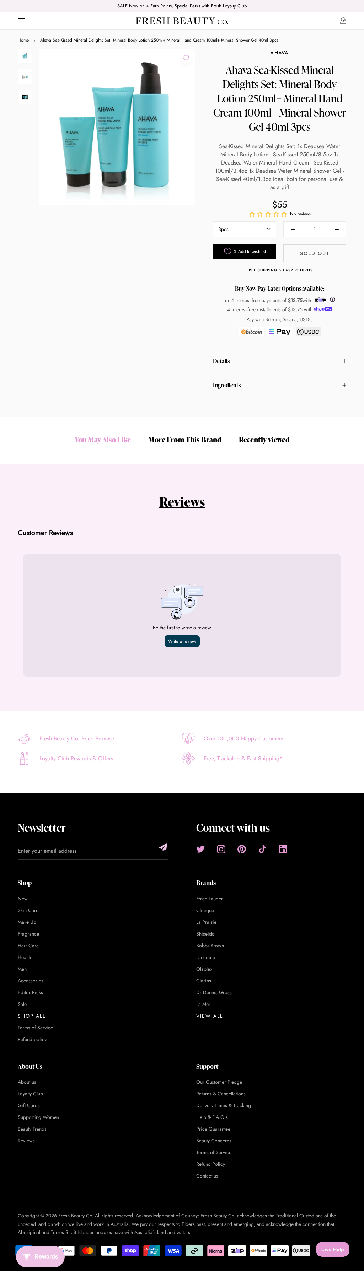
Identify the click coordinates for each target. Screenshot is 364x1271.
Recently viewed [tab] (264, 440)
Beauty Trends (32, 1128)
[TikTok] (262, 849)
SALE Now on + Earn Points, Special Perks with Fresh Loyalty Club (182, 5)
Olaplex (204, 969)
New (23, 898)
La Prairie (206, 922)
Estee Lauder (209, 898)
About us (27, 1082)
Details (221, 361)
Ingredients (227, 385)
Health (24, 957)
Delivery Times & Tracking (223, 1105)
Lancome (205, 957)
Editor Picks (30, 992)
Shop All (32, 1015)
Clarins (203, 980)
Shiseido (205, 933)
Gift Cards (29, 1105)
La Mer (203, 1004)
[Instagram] (221, 849)
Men (22, 969)
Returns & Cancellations (221, 1093)
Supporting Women (38, 1117)
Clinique (205, 910)
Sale (22, 1004)
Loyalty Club (30, 1093)
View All (209, 1015)
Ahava (279, 52)
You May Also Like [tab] (103, 440)
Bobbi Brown (210, 945)
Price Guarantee (213, 1128)
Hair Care (28, 945)
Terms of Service (35, 1027)
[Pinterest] (241, 849)
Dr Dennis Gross (214, 992)
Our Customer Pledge (219, 1082)
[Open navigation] (21, 21)
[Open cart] (343, 20)
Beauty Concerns (213, 1140)
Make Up (27, 922)
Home (23, 40)
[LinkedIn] (283, 849)
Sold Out (315, 253)
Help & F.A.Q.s (212, 1117)
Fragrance (28, 933)
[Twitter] (200, 849)
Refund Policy (210, 1164)
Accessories (30, 980)
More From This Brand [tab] (184, 440)
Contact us (207, 1175)
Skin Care (28, 910)
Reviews (182, 502)
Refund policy (32, 1039)
